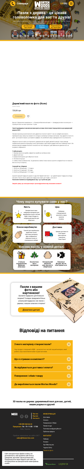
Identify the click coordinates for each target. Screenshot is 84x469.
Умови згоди (47, 426)
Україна (53, 38)
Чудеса (38, 38)
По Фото (69, 38)
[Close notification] (41, 453)
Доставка (46, 417)
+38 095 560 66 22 (25, 424)
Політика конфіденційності (52, 429)
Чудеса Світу (47, 447)
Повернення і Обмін (49, 423)
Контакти (36, 418)
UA (61, 3)
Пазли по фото (48, 450)
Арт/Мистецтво (48, 445)
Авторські (61, 38)
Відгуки (35, 416)
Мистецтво (31, 38)
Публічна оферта (49, 431)
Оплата (45, 420)
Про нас (35, 414)
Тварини (46, 38)
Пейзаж (15, 38)
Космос (23, 38)
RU (65, 3)
